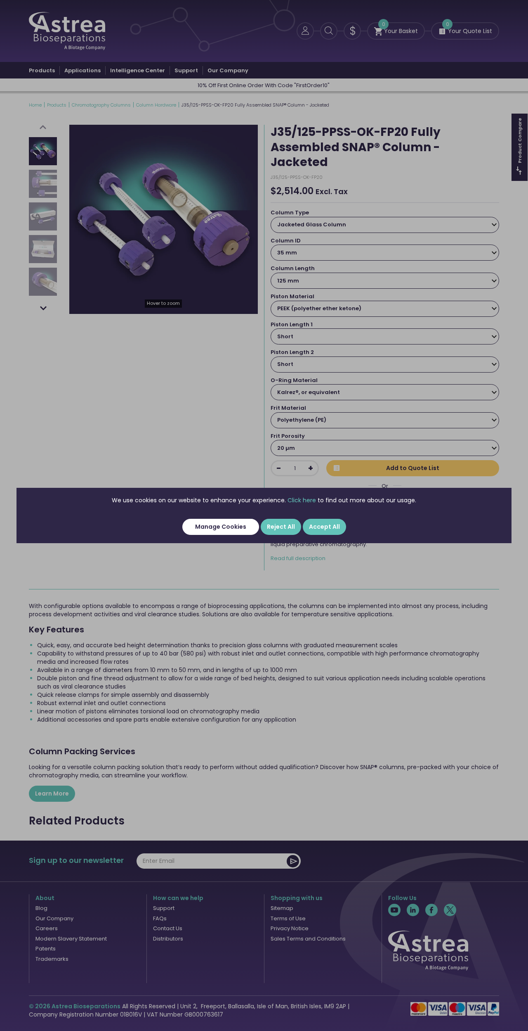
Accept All (324, 527)
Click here (302, 500)
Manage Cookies (220, 527)
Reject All (281, 527)
